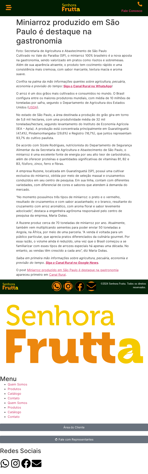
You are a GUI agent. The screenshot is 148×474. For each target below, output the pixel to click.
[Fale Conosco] (140, 4)
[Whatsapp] (56, 286)
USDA (33, 107)
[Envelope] (91, 286)
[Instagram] (68, 286)
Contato (14, 398)
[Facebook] (80, 286)
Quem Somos (17, 384)
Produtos (14, 389)
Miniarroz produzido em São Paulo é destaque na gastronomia (73, 270)
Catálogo (14, 393)
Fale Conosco (131, 11)
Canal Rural (57, 274)
